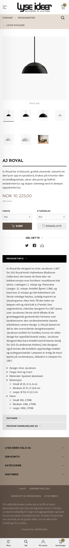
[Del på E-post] (42, 246)
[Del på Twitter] (27, 246)
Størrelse (43, 211)
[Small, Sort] (34, 68)
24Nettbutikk (40, 529)
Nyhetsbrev (51, 496)
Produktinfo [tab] (15, 258)
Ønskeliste (53, 226)
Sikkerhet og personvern (26, 496)
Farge (6, 211)
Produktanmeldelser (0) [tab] (22, 426)
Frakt (22, 488)
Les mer (42, 519)
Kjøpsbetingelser (39, 488)
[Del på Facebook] (34, 246)
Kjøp (19, 226)
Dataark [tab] (12, 418)
